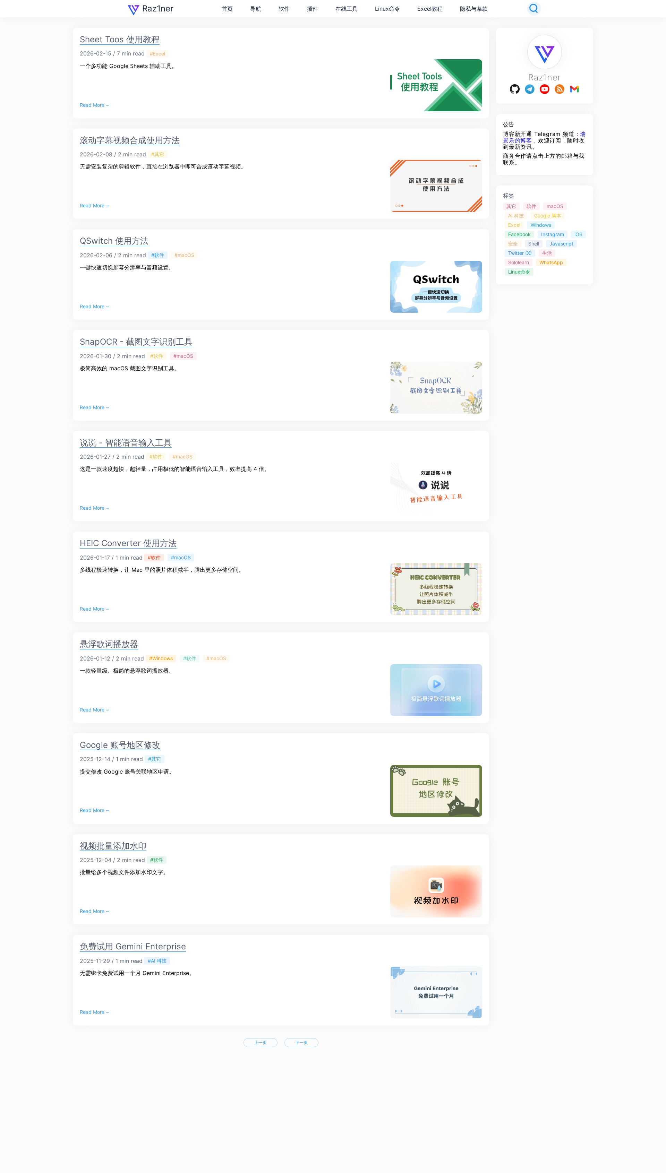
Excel (514, 225)
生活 (547, 253)
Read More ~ (94, 105)
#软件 (157, 255)
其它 (511, 206)
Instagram (552, 234)
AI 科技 (516, 215)
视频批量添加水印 (113, 846)
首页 (227, 8)
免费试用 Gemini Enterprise (133, 946)
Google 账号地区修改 (120, 745)
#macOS (184, 255)
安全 (513, 244)
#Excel (157, 54)
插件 (312, 8)
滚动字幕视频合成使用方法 (130, 140)
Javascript (561, 244)
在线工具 (346, 8)
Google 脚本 (547, 215)
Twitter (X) (520, 253)
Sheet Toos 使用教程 (120, 39)
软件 (284, 8)
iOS (578, 234)
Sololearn (518, 262)
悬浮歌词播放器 (109, 644)
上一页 (260, 1042)
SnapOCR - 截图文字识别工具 (136, 342)
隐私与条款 (474, 8)
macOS (555, 206)
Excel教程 (430, 8)
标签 (508, 195)
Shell (533, 244)
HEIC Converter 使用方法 (128, 543)
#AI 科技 (157, 961)
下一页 (301, 1042)
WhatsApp (551, 262)
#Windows (161, 658)
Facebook (519, 234)
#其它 (157, 154)
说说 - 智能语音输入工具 (126, 443)
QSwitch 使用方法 (114, 241)
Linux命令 (387, 8)
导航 (255, 8)
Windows (541, 225)
